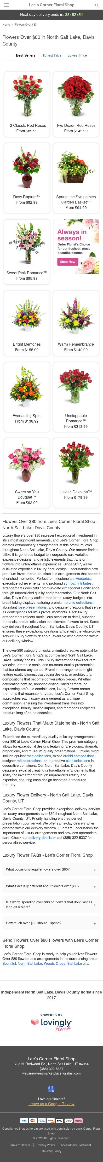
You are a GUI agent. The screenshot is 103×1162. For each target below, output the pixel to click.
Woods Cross (54, 963)
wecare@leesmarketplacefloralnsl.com (51, 1073)
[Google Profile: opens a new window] (51, 1089)
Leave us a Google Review (51, 1103)
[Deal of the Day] (76, 248)
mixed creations (29, 760)
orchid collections (79, 602)
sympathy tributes (78, 583)
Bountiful (9, 963)
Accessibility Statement (76, 1145)
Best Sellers (25, 55)
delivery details (40, 837)
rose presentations (32, 607)
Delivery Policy (51, 1151)
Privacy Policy (46, 1145)
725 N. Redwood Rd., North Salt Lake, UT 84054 (52, 1063)
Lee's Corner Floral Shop (51, 5)
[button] (92, 1151)
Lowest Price (77, 55)
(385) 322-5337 (51, 1068)
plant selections (78, 760)
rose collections (39, 755)
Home (6, 24)
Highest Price (51, 55)
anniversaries (80, 578)
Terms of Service (20, 1145)
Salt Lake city (77, 963)
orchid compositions (79, 755)
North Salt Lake (30, 963)
